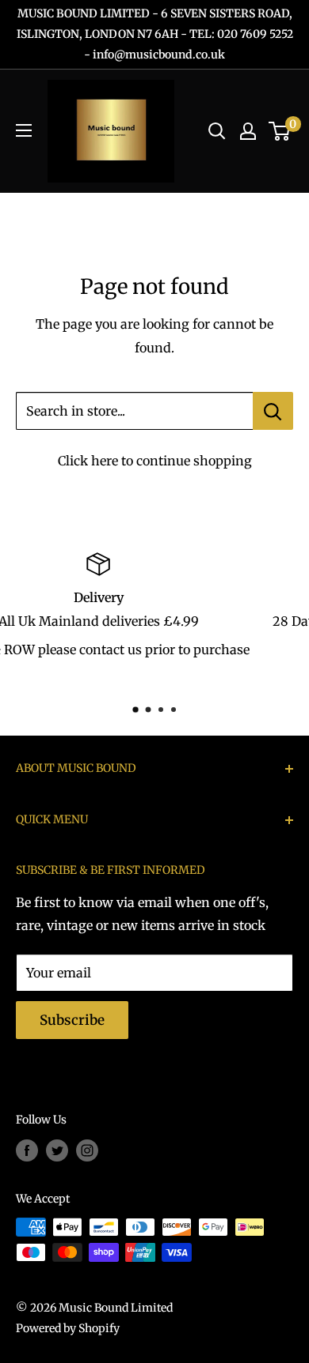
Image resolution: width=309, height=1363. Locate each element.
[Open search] (217, 131)
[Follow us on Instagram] (87, 1150)
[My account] (248, 131)
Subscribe (72, 1020)
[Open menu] (24, 130)
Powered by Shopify (68, 1328)
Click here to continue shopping (155, 461)
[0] (280, 131)
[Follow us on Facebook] (27, 1150)
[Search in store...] (273, 411)
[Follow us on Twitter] (57, 1150)
